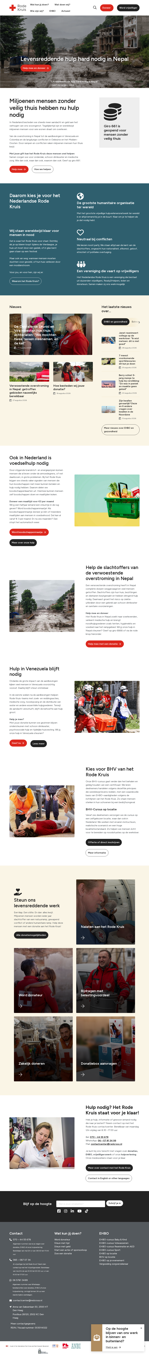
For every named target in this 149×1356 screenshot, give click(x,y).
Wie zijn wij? (37, 11)
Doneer (106, 7)
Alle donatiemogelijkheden (31, 935)
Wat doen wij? (62, 4)
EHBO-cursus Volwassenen (113, 1243)
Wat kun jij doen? (39, 4)
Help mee (17, 169)
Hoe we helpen (42, 169)
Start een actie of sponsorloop (70, 1250)
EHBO (52, 11)
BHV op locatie (107, 1257)
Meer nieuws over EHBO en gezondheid (119, 430)
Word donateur (62, 1239)
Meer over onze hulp (23, 542)
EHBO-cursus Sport (109, 1250)
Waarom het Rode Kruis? (25, 281)
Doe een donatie (63, 1253)
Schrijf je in (115, 1203)
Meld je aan (112, 1347)
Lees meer (39, 743)
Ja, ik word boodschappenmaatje (55, 68)
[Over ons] (28, 1346)
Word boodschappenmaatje (27, 532)
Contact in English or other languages (109, 1178)
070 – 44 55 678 (99, 1137)
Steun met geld (62, 1246)
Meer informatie (97, 852)
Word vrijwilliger (128, 7)
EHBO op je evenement (111, 1260)
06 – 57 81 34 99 (107, 1140)
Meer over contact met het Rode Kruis (109, 1167)
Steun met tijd (61, 1243)
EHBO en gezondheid (115, 321)
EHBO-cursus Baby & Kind (113, 1239)
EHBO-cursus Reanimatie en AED (116, 1246)
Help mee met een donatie (103, 643)
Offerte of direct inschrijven (103, 842)
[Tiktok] (86, 1211)
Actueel (65, 11)
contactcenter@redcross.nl (106, 1144)
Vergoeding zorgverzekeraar (113, 1264)
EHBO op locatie (108, 1253)
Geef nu (16, 743)
